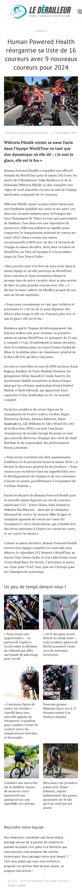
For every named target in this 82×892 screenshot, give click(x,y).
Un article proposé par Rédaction (26, 133)
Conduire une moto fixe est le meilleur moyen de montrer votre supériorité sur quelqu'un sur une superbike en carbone (21, 793)
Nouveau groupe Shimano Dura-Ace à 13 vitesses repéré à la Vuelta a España (59, 710)
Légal (11, 885)
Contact (21, 885)
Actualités (41, 30)
